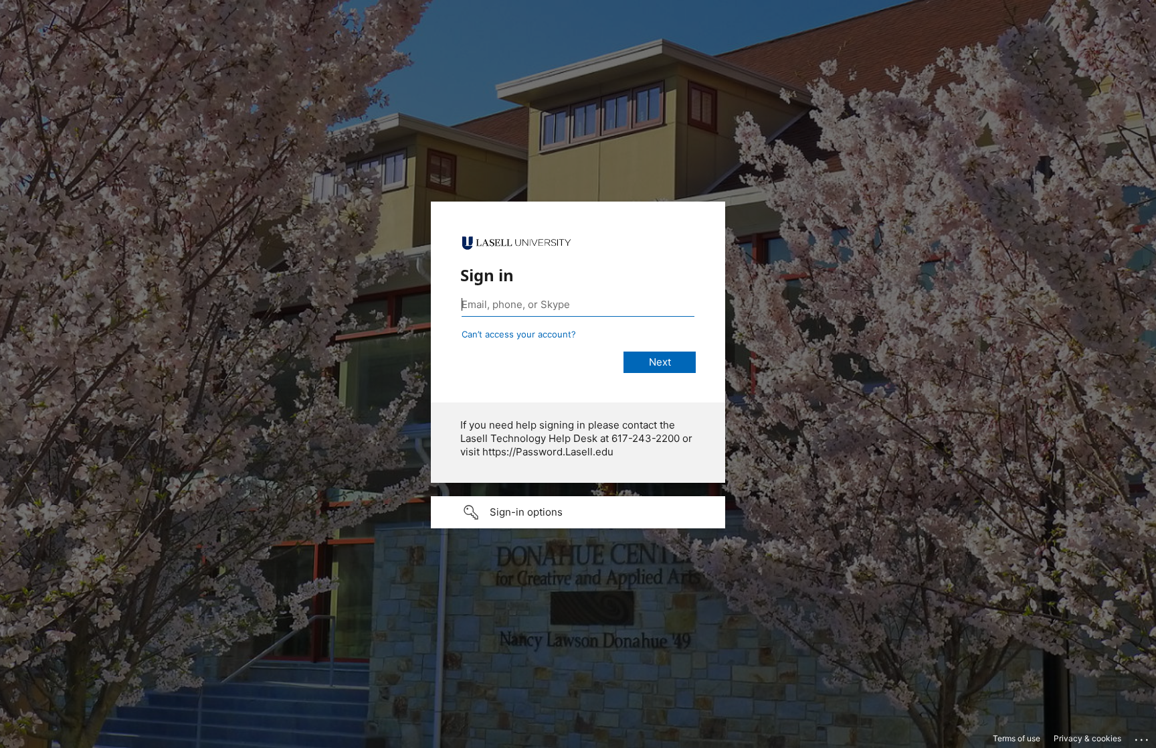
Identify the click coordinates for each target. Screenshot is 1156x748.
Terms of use (1016, 738)
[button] (578, 512)
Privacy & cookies (1087, 738)
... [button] (1143, 736)
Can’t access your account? (519, 334)
